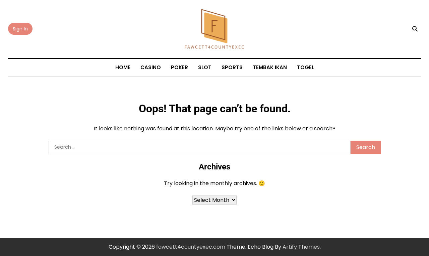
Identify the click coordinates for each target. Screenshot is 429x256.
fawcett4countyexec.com (190, 247)
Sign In (20, 28)
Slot (204, 67)
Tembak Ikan (270, 67)
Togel (305, 67)
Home (122, 67)
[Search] (415, 29)
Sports (232, 67)
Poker (179, 67)
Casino (150, 67)
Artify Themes (301, 247)
